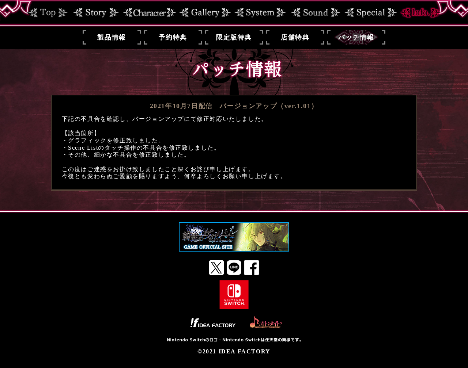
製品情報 (111, 37)
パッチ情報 (356, 37)
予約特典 (173, 37)
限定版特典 (234, 37)
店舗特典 (295, 37)
